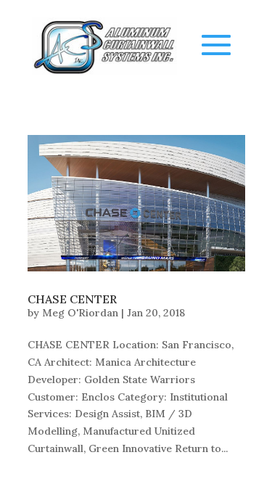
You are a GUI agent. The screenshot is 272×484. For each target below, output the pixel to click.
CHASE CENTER (72, 299)
